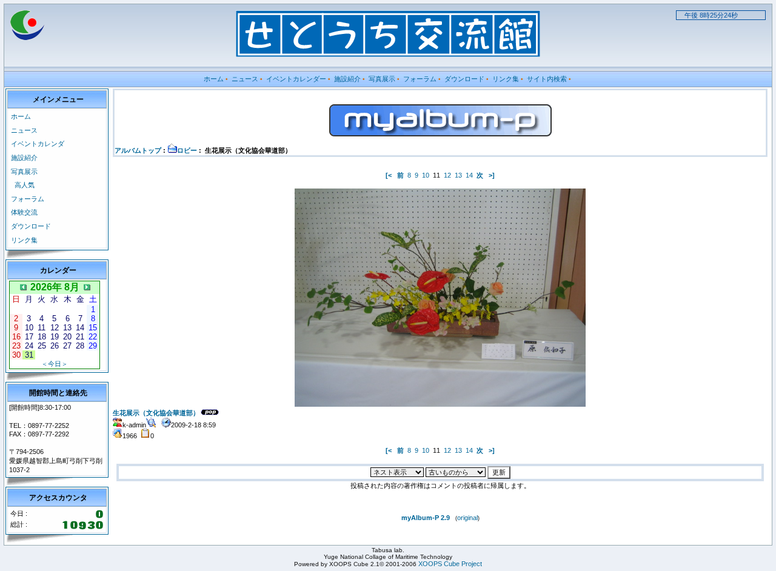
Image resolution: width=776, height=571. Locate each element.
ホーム (214, 78)
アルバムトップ (138, 150)
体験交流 (24, 212)
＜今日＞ (54, 363)
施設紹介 (347, 78)
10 (425, 175)
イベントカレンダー (296, 78)
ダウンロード (464, 78)
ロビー (187, 150)
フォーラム (419, 78)
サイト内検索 (547, 78)
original (467, 517)
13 (458, 175)
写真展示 (382, 78)
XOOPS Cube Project (450, 563)
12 (447, 175)
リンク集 (505, 78)
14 (469, 175)
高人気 (25, 185)
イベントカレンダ (37, 143)
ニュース (245, 78)
